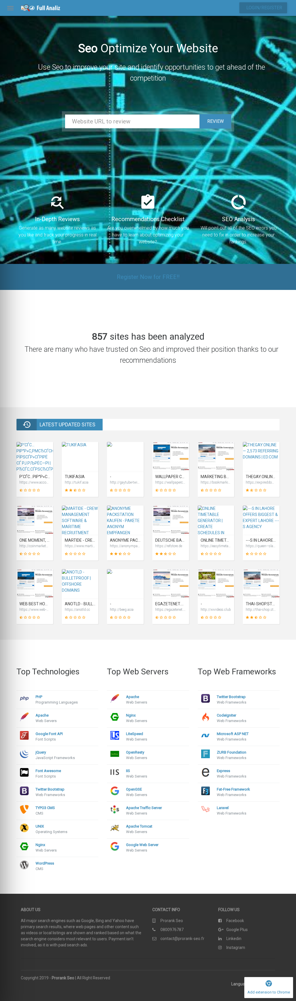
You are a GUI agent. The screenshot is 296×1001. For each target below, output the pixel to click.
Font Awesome (48, 771)
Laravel (223, 808)
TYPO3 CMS (45, 808)
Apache (42, 715)
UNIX (40, 826)
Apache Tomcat (139, 826)
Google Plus (237, 929)
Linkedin (233, 938)
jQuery (41, 752)
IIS (128, 771)
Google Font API (49, 734)
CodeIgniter (226, 715)
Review (215, 121)
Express (223, 771)
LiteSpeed (134, 734)
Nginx (40, 845)
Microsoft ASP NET (233, 734)
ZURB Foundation (231, 752)
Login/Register (264, 7)
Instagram (235, 947)
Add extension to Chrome (268, 992)
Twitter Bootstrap (50, 789)
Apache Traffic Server (144, 808)
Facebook (235, 920)
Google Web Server (142, 845)
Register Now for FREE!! (148, 276)
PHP (39, 697)
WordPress (45, 863)
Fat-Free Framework (233, 789)
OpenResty (135, 752)
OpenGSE (134, 789)
